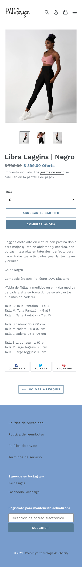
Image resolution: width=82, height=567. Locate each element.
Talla (9, 191)
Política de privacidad (26, 423)
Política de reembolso (26, 434)
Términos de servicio (25, 457)
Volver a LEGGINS (44, 389)
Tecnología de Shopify (53, 553)
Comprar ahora (41, 224)
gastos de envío (52, 172)
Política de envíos (22, 446)
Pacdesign (31, 553)
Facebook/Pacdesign (24, 492)
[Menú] (74, 12)
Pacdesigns (16, 483)
